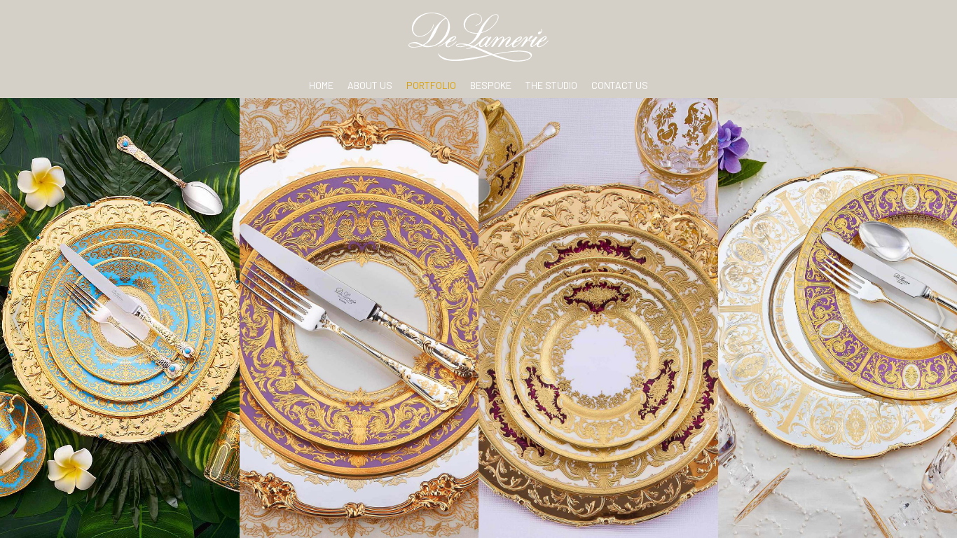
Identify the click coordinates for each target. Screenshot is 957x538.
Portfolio (431, 85)
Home (321, 85)
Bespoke (490, 85)
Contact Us (619, 85)
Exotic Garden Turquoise (119, 317)
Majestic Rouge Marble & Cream (598, 318)
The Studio (551, 85)
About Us (369, 85)
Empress (359, 317)
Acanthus (837, 317)
